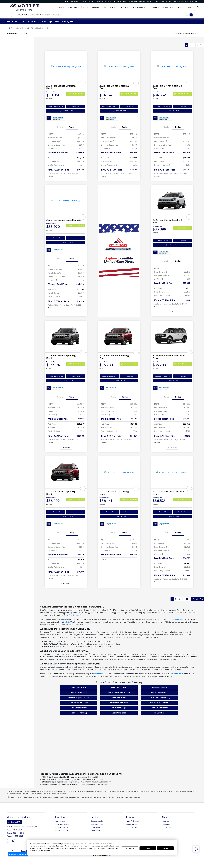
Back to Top (198, 599)
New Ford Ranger (119, 708)
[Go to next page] (197, 45)
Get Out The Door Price (77, 94)
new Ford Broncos (72, 615)
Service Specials (97, 821)
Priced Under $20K (62, 830)
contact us (98, 674)
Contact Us (16, 822)
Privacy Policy (25, 851)
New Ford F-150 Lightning (159, 698)
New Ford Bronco (159, 687)
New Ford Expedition (159, 692)
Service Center (96, 827)
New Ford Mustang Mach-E (119, 692)
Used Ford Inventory (159, 708)
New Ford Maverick (79, 708)
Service (94, 817)
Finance (130, 817)
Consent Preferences (18, 854)
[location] (129, 1)
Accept (165, 848)
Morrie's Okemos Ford (13, 851)
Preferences (130, 848)
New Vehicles (60, 821)
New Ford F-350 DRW (159, 703)
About (165, 817)
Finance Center (131, 824)
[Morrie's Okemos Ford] (25, 7)
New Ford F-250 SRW (79, 703)
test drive (179, 674)
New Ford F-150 (119, 698)
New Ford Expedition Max (78, 698)
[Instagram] (13, 841)
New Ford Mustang (79, 692)
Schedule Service (97, 824)
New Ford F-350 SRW (119, 703)
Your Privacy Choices (101, 855)
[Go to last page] (201, 45)
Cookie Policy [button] (92, 848)
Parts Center (95, 830)
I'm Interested (76, 106)
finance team (178, 619)
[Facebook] (9, 841)
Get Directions (159, 713)
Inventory (60, 817)
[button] (83, 82)
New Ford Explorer (119, 687)
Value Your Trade (68, 110)
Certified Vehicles (61, 827)
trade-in (66, 622)
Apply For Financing (133, 821)
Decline (148, 848)
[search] (198, 7)
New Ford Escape (79, 687)
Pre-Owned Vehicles (62, 824)
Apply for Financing (79, 713)
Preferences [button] (47, 850)
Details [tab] (60, 127)
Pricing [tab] (71, 127)
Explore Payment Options (55, 106)
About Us (165, 821)
